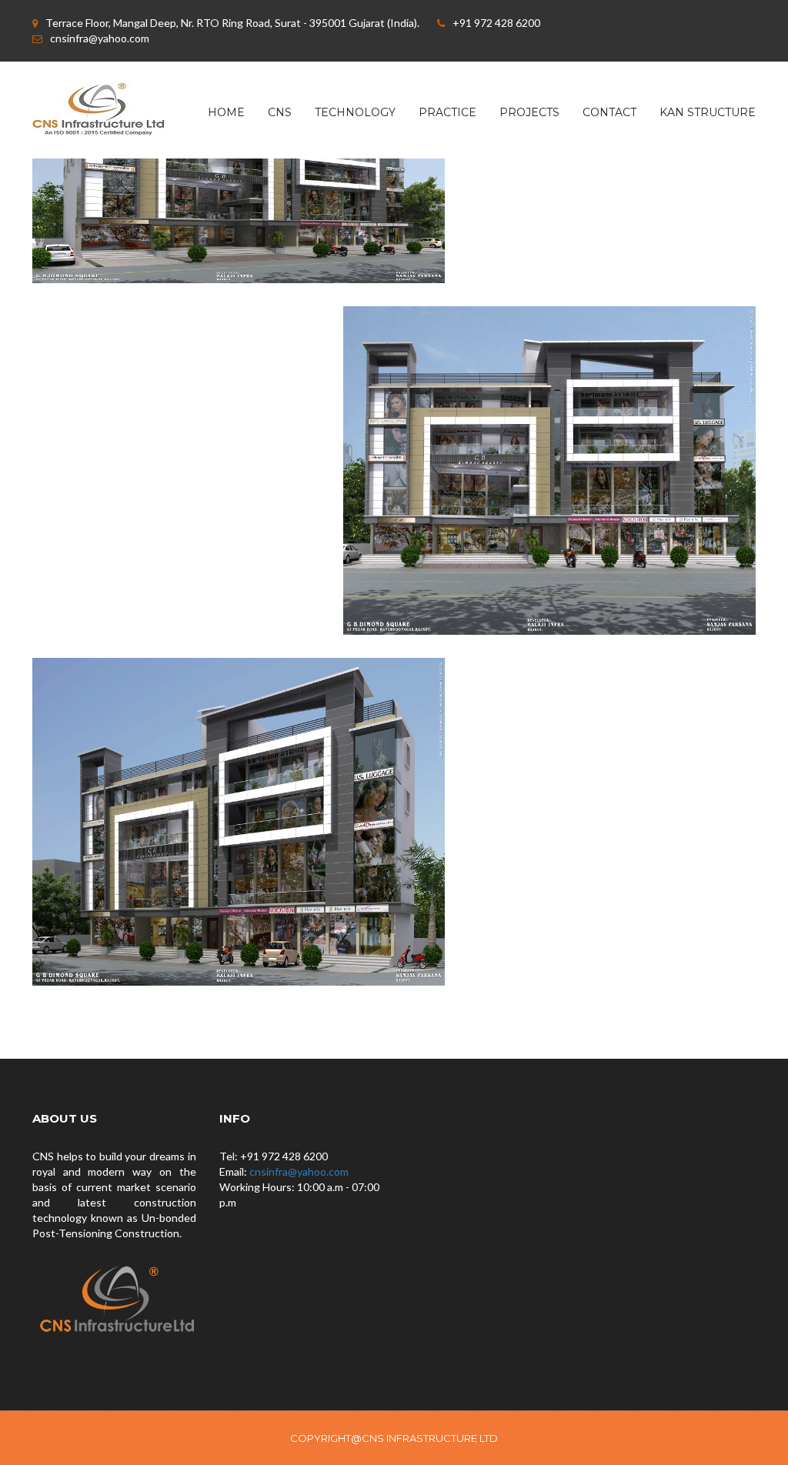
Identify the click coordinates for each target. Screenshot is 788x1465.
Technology (355, 112)
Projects (529, 112)
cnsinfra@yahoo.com (299, 1171)
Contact (609, 112)
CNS (280, 112)
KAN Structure (707, 112)
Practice (447, 112)
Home (226, 112)
